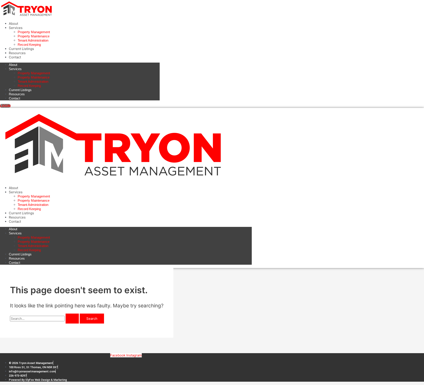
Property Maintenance (33, 36)
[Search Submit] (72, 319)
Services (16, 28)
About (13, 23)
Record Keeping (29, 44)
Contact (15, 57)
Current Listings (21, 49)
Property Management (34, 32)
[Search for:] (45, 318)
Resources (17, 53)
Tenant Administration (33, 40)
